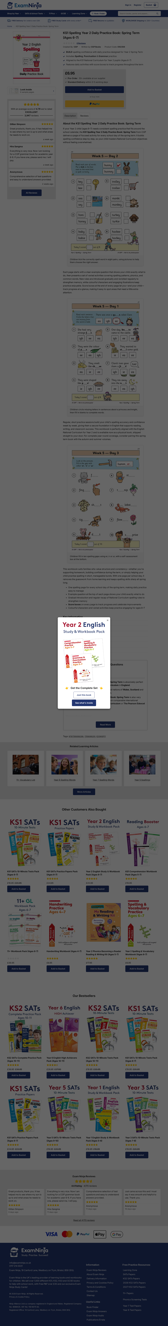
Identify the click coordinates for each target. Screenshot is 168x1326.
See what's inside (84, 703)
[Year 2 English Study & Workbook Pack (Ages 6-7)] (84, 652)
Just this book (84, 695)
